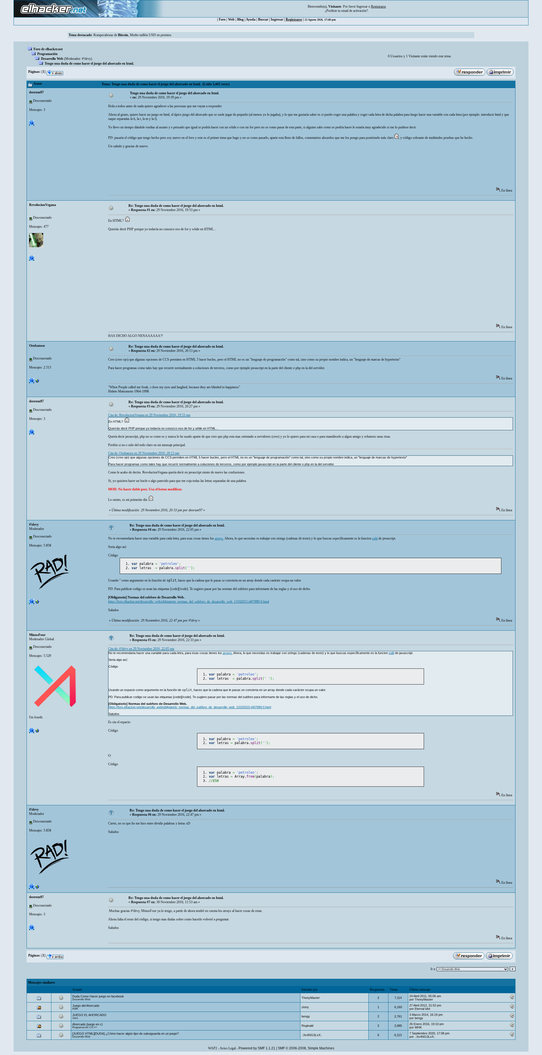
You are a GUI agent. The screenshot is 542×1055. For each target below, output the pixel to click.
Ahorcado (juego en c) (87, 1024)
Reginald (307, 1025)
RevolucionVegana (42, 205)
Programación (47, 54)
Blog (240, 19)
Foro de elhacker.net (48, 49)
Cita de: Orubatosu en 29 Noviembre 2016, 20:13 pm (143, 453)
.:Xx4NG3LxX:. (311, 1035)
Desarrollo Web (52, 59)
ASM (75, 1008)
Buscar (263, 19)
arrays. (219, 538)
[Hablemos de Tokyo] (37, 382)
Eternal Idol (422, 1008)
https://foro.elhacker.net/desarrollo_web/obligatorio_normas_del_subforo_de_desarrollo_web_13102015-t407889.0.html (188, 602)
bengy (305, 1016)
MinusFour (37, 635)
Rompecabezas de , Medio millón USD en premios (132, 35)
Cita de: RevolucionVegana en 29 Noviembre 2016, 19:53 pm (149, 415)
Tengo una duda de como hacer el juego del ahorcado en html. (89, 63)
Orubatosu (37, 346)
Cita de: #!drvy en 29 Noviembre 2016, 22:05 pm (141, 649)
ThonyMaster (310, 997)
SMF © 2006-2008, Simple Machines (306, 1048)
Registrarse (294, 19)
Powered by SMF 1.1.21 (257, 1048)
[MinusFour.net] (37, 732)
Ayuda (250, 19)
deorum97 (36, 92)
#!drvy (86, 59)
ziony (305, 1007)
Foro (222, 19)
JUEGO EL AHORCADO (89, 1015)
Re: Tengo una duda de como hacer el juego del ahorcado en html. (176, 206)
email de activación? (354, 11)
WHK (418, 1027)
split (375, 538)
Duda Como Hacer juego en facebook (98, 996)
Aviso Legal (228, 1048)
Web (231, 19)
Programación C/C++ (84, 1027)
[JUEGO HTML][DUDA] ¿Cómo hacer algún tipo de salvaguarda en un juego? (125, 1033)
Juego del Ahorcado (85, 1005)
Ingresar (362, 6)
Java (75, 1018)
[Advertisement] (211, 169)
